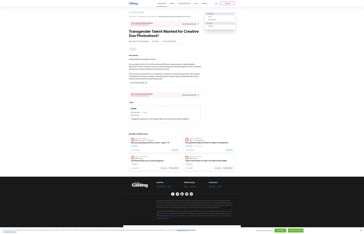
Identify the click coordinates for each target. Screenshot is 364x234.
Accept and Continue (295, 230)
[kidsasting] (133, 3)
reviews (204, 3)
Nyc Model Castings (138, 83)
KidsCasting (132, 16)
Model (211, 26)
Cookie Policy (181, 230)
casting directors (184, 3)
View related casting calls (189, 24)
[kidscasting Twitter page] (177, 194)
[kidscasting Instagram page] (186, 194)
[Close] (361, 230)
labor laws (212, 186)
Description (212, 19)
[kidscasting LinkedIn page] (191, 194)
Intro (210, 16)
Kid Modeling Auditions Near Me (147, 16)
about (186, 186)
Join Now (228, 3)
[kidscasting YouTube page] (182, 194)
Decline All (280, 230)
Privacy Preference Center (264, 230)
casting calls (161, 3)
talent (172, 3)
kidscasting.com (164, 213)
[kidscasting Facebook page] (172, 194)
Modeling (132, 49)
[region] (182, 230)
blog (196, 3)
